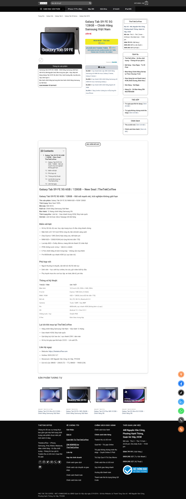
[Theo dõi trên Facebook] (40, 462)
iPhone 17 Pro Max (75, 9)
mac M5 (91, 9)
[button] (141, 3)
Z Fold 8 (116, 9)
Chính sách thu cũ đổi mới (104, 462)
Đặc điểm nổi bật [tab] (93, 144)
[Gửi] (90, 3)
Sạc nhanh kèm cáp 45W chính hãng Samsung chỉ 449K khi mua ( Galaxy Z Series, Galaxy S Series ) (100, 73)
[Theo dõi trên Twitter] (48, 462)
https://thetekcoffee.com (58, 351)
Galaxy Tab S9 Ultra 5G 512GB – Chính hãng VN (133, 412)
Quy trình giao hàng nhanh (104, 467)
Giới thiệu (70, 430)
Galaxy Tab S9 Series (71, 16)
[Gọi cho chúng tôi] (55, 462)
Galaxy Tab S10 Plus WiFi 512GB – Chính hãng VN (106, 412)
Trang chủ (41, 16)
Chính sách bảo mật (73, 480)
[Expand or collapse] (63, 151)
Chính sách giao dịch (74, 462)
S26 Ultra (103, 9)
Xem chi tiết (133, 113)
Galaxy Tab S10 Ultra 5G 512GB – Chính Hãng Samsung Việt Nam (49, 412)
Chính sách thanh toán (74, 475)
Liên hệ (69, 452)
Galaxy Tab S (59, 16)
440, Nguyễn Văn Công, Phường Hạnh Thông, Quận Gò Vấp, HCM (134, 29)
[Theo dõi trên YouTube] (40, 467)
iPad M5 (128, 9)
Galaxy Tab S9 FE (84, 16)
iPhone (91, 93)
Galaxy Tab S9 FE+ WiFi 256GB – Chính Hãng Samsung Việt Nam (77, 412)
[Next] (147, 401)
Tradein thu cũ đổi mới (103, 440)
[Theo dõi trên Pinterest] (59, 462)
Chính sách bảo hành (102, 430)
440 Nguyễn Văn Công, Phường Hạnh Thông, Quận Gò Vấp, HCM (134, 433)
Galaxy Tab (49, 16)
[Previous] (38, 401)
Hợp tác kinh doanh (74, 457)
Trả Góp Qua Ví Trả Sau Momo (106, 457)
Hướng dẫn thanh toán (103, 472)
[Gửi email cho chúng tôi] (51, 462)
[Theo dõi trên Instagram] (44, 462)
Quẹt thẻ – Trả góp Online (104, 445)
